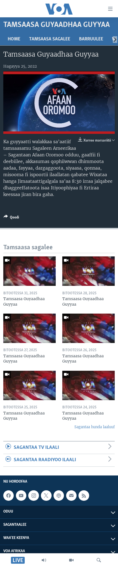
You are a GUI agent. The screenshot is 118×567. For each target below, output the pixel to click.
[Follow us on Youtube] (21, 495)
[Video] (71, 560)
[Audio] (44, 560)
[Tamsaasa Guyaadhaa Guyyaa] (29, 271)
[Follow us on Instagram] (33, 495)
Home (14, 39)
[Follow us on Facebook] (8, 495)
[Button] (11, 218)
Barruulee (91, 39)
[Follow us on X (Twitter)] (46, 495)
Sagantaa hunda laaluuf (94, 427)
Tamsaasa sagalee (49, 39)
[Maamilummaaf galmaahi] (71, 495)
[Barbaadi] (99, 560)
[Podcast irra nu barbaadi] (59, 495)
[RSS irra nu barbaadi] (83, 495)
